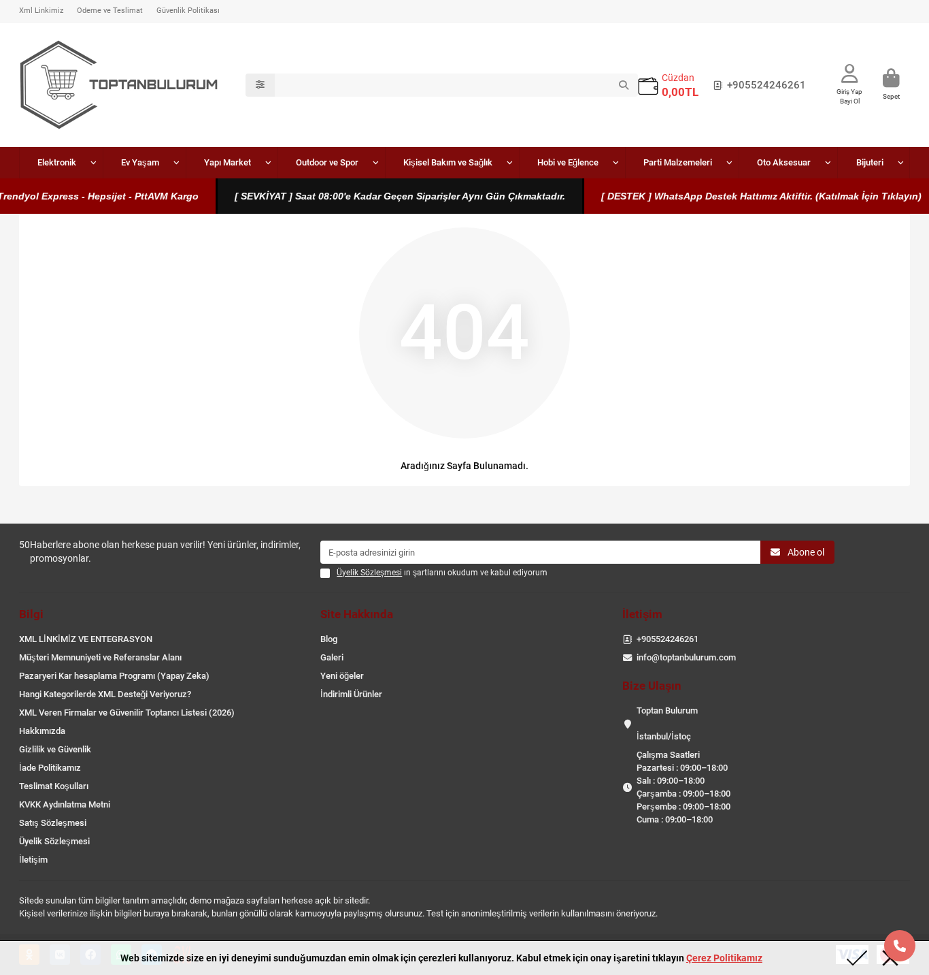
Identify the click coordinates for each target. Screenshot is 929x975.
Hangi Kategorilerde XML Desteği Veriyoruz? (105, 694)
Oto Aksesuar (784, 162)
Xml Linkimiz (41, 10)
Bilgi (31, 614)
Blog (328, 639)
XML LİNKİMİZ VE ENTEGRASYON (85, 639)
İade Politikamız (50, 768)
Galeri (331, 657)
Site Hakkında (356, 614)
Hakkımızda (42, 731)
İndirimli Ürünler (351, 694)
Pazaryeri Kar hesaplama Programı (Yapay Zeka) (114, 676)
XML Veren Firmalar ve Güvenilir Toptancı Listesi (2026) (127, 712)
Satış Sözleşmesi (52, 823)
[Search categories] (260, 85)
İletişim (33, 859)
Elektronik (56, 162)
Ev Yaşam (140, 162)
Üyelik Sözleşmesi (54, 841)
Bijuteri (869, 162)
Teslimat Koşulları (53, 786)
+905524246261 (766, 85)
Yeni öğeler (342, 676)
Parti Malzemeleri (677, 162)
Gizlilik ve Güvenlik (55, 749)
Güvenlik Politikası (188, 10)
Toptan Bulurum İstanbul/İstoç (667, 723)
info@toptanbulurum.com (686, 657)
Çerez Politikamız (724, 958)
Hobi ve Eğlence (567, 162)
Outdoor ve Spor (327, 162)
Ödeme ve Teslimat (110, 10)
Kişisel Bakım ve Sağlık (447, 162)
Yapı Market (227, 162)
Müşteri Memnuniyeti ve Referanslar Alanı (100, 657)
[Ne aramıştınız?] (623, 85)
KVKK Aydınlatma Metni (64, 804)
